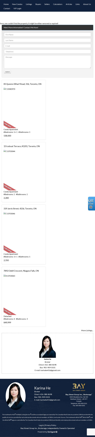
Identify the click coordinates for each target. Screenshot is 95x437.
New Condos (17, 4)
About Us (87, 4)
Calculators (57, 4)
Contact (7, 8)
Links (78, 4)
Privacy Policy (50, 425)
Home (6, 4)
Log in (41, 425)
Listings (29, 4)
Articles (69, 4)
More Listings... (87, 330)
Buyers (38, 4)
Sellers (47, 4)
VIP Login (17, 8)
